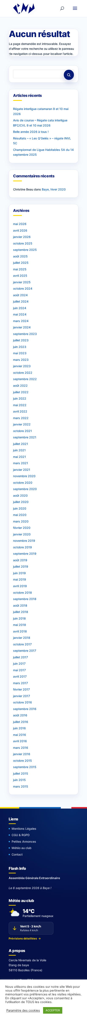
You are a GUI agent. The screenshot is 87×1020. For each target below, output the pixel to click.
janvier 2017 (21, 696)
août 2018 (20, 605)
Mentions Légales (24, 828)
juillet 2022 (21, 392)
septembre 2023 (25, 334)
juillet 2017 (20, 657)
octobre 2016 (22, 702)
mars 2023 (21, 359)
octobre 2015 (22, 760)
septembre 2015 (24, 767)
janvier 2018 (21, 637)
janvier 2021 (21, 469)
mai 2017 (19, 670)
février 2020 (21, 527)
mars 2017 (20, 683)
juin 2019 (19, 573)
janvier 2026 (22, 237)
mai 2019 (19, 579)
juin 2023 (19, 347)
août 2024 (20, 295)
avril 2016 (20, 741)
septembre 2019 (24, 553)
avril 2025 (20, 275)
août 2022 (20, 385)
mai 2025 (19, 269)
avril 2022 (20, 411)
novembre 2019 (24, 540)
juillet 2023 (21, 340)
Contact (17, 854)
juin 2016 (19, 728)
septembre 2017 (24, 650)
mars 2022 (21, 418)
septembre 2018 (24, 599)
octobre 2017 (22, 644)
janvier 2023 (22, 366)
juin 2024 (19, 308)
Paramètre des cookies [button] (23, 1010)
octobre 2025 (22, 243)
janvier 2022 (22, 424)
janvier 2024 (22, 327)
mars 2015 (20, 786)
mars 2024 (21, 321)
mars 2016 (20, 747)
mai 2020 (19, 515)
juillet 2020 (21, 502)
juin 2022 (19, 398)
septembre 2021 (24, 437)
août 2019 (20, 560)
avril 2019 (20, 586)
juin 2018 (19, 618)
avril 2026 (20, 230)
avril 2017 (20, 676)
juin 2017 (19, 663)
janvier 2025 (22, 282)
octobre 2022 (22, 372)
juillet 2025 (21, 262)
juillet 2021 (20, 444)
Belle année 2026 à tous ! (31, 131)
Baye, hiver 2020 (54, 189)
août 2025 (20, 256)
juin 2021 (19, 450)
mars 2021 (20, 463)
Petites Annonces (24, 841)
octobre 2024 (22, 288)
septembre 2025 (25, 250)
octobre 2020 (22, 482)
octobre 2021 (22, 431)
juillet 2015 (20, 773)
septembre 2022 (25, 379)
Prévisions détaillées (25, 938)
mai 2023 (19, 353)
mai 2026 (19, 224)
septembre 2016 (24, 709)
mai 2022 (19, 405)
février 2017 (21, 689)
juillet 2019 (20, 566)
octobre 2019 (22, 547)
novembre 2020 (24, 476)
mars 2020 (21, 521)
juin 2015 (19, 780)
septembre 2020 (25, 489)
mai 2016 (19, 735)
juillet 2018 (20, 612)
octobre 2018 (22, 592)
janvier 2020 (22, 534)
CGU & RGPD (21, 835)
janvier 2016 (21, 754)
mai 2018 (19, 625)
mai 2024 (19, 314)
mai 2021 (19, 457)
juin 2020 (19, 508)
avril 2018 (20, 631)
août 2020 (20, 495)
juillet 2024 (21, 301)
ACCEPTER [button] (53, 1010)
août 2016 (20, 715)
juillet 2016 (20, 722)
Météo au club (21, 848)
